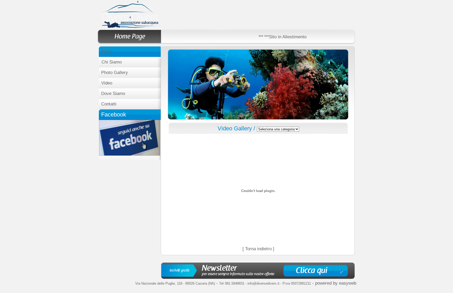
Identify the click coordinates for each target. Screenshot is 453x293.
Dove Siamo (113, 93)
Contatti (108, 104)
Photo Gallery (114, 72)
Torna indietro (258, 248)
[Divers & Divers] (130, 154)
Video (106, 83)
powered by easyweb (335, 283)
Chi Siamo (111, 62)
